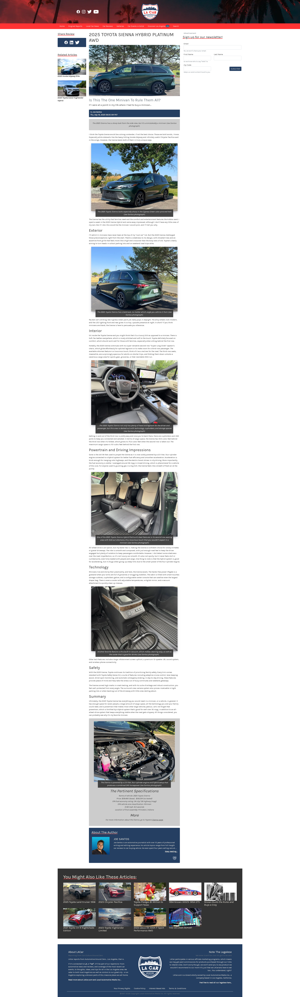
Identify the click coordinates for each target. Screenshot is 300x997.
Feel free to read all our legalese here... (215, 982)
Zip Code (187, 65)
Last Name (218, 54)
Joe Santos (121, 839)
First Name (188, 54)
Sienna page (157, 820)
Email (186, 44)
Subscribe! (235, 69)
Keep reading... (171, 851)
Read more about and (94, 980)
